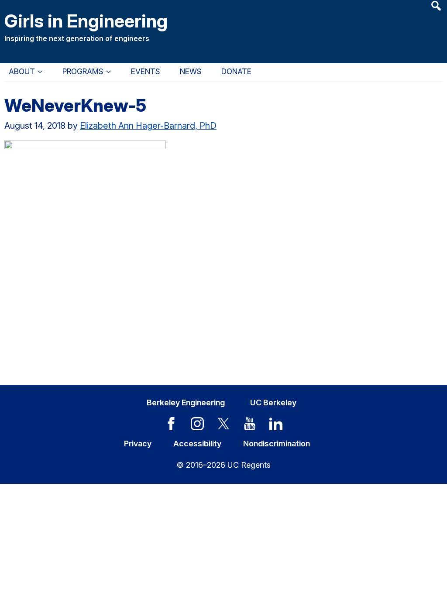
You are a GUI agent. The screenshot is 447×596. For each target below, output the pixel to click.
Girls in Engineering (86, 21)
